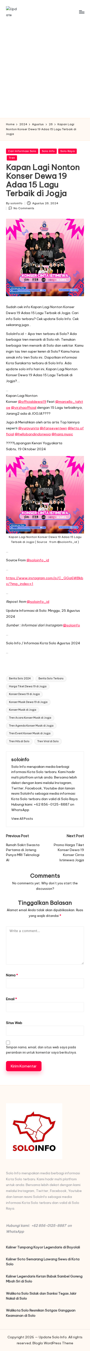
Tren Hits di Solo (19, 741)
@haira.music (62, 434)
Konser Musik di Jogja (22, 709)
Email (11, 999)
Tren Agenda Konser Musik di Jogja (31, 725)
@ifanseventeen (53, 428)
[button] (22, 818)
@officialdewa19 (32, 401)
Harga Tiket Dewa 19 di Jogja (27, 686)
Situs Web (14, 1023)
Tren (12, 158)
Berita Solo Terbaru (51, 678)
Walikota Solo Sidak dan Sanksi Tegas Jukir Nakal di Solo (41, 1296)
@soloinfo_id (37, 560)
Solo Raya (67, 151)
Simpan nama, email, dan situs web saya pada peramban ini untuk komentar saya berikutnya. (41, 1049)
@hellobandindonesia (33, 434)
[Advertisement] (45, 71)
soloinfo (20, 759)
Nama (12, 975)
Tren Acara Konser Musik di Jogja (30, 717)
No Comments (24, 208)
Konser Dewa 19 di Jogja (24, 694)
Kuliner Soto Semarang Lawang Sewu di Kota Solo (43, 1261)
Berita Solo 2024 (20, 678)
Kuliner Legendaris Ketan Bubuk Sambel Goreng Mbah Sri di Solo (44, 1278)
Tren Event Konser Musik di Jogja (29, 733)
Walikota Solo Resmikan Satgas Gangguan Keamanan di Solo (41, 1312)
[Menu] (81, 11)
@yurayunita (28, 428)
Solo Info (48, 151)
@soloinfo (71, 625)
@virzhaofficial (23, 407)
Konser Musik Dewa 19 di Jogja (28, 702)
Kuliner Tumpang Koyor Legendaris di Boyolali (43, 1247)
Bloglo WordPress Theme (52, 1343)
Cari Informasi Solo (22, 151)
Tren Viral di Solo (48, 741)
